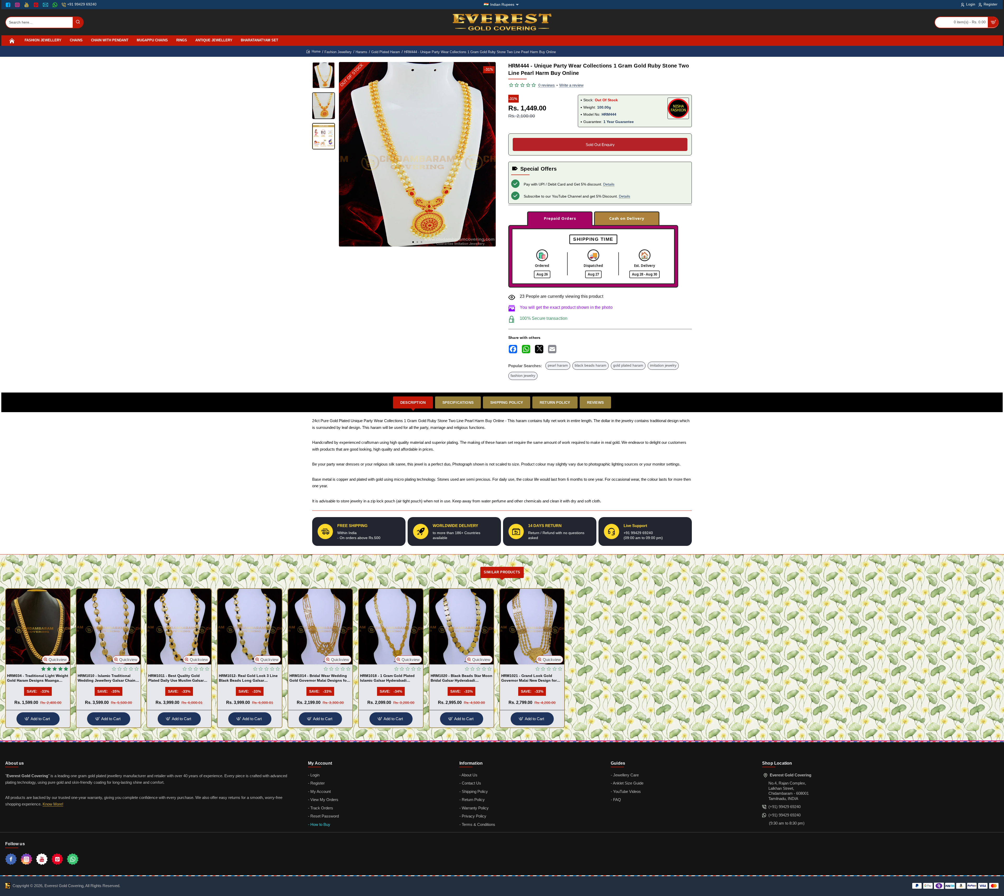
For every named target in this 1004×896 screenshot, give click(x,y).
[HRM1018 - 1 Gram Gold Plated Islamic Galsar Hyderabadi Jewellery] (391, 626)
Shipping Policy (506, 402)
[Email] (46, 5)
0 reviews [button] (546, 85)
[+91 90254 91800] (55, 4)
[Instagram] (18, 4)
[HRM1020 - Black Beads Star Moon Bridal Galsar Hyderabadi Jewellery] (461, 626)
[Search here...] (78, 22)
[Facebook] (9, 5)
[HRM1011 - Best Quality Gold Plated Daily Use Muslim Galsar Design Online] (179, 626)
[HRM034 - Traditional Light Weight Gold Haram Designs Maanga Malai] (38, 626)
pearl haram (558, 365)
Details (608, 184)
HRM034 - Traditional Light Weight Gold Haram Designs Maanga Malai (37, 678)
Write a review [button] (571, 85)
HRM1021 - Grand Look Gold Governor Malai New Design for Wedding (529, 678)
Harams (361, 52)
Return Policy (555, 402)
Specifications (458, 402)
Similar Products (502, 572)
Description (413, 402)
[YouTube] (27, 4)
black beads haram (590, 365)
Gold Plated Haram (385, 52)
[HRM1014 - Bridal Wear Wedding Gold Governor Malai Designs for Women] (320, 626)
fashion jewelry (523, 376)
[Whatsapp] (72, 859)
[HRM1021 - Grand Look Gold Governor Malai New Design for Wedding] (532, 626)
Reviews (595, 402)
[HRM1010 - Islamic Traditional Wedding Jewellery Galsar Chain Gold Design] (108, 626)
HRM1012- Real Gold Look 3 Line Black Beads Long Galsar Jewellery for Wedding (248, 678)
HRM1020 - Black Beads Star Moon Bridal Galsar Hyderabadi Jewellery (461, 678)
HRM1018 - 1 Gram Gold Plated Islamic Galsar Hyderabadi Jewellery (387, 678)
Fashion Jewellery (338, 52)
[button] (413, 242)
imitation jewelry (663, 365)
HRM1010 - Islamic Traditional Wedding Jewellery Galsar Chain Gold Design (106, 678)
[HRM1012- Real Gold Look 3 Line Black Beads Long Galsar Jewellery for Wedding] (250, 626)
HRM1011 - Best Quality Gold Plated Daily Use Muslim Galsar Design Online (176, 678)
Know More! (53, 804)
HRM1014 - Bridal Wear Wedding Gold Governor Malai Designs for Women (318, 678)
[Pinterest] (36, 5)
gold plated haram (628, 365)
